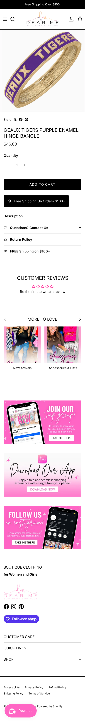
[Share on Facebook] (20, 119)
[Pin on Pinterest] (26, 119)
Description (13, 216)
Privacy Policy (34, 687)
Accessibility (12, 687)
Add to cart (42, 184)
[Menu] (5, 19)
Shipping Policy (13, 693)
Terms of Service (39, 693)
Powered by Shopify (50, 706)
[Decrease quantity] (8, 165)
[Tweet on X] (15, 119)
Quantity (11, 155)
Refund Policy (57, 687)
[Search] (15, 19)
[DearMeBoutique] (42, 19)
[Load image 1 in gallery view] (42, 71)
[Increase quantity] (26, 165)
